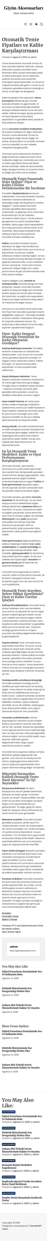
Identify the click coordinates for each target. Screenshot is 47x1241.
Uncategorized (9, 1112)
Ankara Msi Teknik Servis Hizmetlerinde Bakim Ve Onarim (21, 1006)
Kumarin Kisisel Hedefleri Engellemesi (17, 1166)
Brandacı (6, 913)
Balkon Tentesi (9, 919)
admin (34, 57)
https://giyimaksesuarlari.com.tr (23, 951)
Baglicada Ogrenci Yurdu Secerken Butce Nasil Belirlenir (22, 1183)
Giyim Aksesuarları (23, 8)
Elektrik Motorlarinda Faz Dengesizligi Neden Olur (17, 990)
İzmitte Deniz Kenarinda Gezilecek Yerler (22, 1199)
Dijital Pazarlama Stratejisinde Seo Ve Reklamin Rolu (22, 973)
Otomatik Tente (10, 916)
